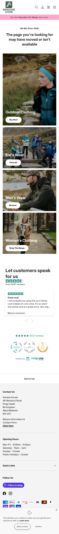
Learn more (24, 520)
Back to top (29, 379)
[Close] (56, 509)
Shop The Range (17, 248)
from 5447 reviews (15, 284)
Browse (12, 205)
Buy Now (13, 119)
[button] (27, 321)
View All (13, 162)
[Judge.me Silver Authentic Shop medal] (29, 347)
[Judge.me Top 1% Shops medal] (42, 347)
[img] (30, 281)
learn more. (44, 17)
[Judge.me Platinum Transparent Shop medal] (16, 347)
